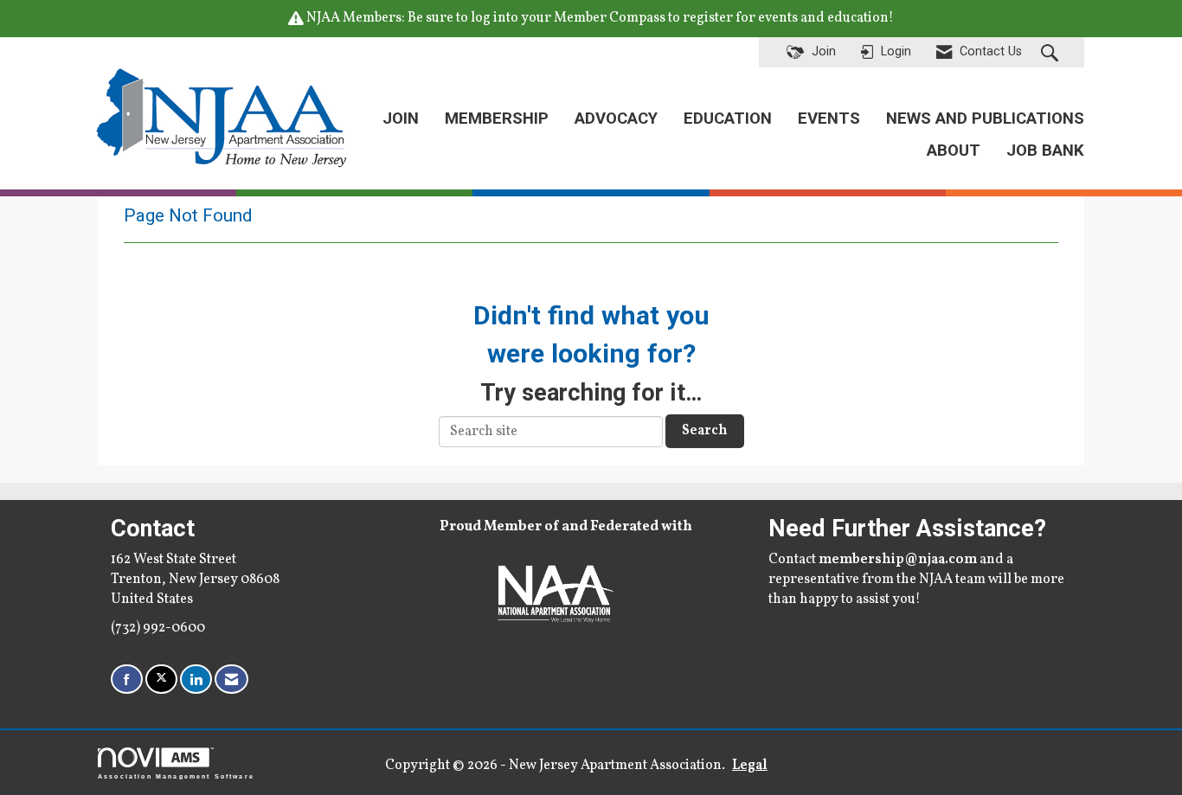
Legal (750, 765)
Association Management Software (176, 776)
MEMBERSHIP (497, 118)
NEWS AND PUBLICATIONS (985, 118)
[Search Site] (1052, 53)
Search (705, 430)
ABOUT (953, 150)
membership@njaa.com (898, 559)
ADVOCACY (616, 118)
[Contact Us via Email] (231, 679)
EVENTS (829, 118)
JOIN (400, 118)
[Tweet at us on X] (161, 679)
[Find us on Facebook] (127, 679)
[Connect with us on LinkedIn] (196, 679)
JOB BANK (1045, 150)
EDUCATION (728, 118)
